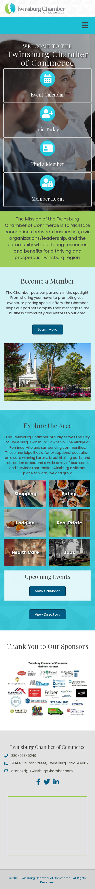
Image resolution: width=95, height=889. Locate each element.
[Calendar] (47, 80)
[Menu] (85, 25)
